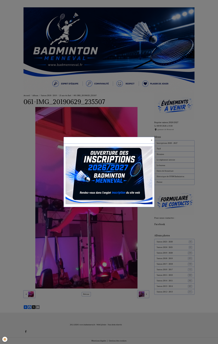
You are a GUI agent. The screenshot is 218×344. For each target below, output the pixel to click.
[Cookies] (4, 339)
